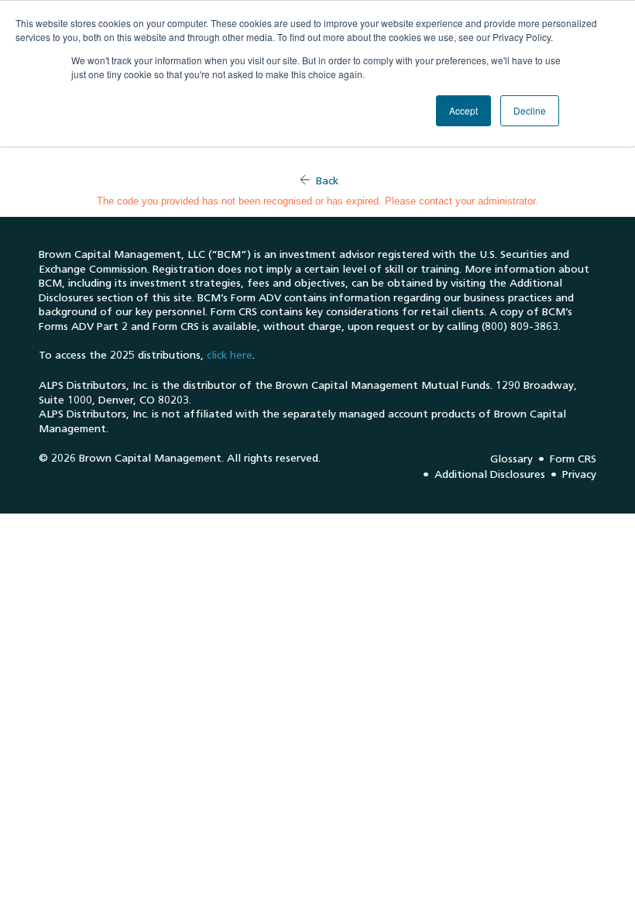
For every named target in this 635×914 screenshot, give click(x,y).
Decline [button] (529, 110)
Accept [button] (463, 110)
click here (229, 355)
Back (327, 180)
